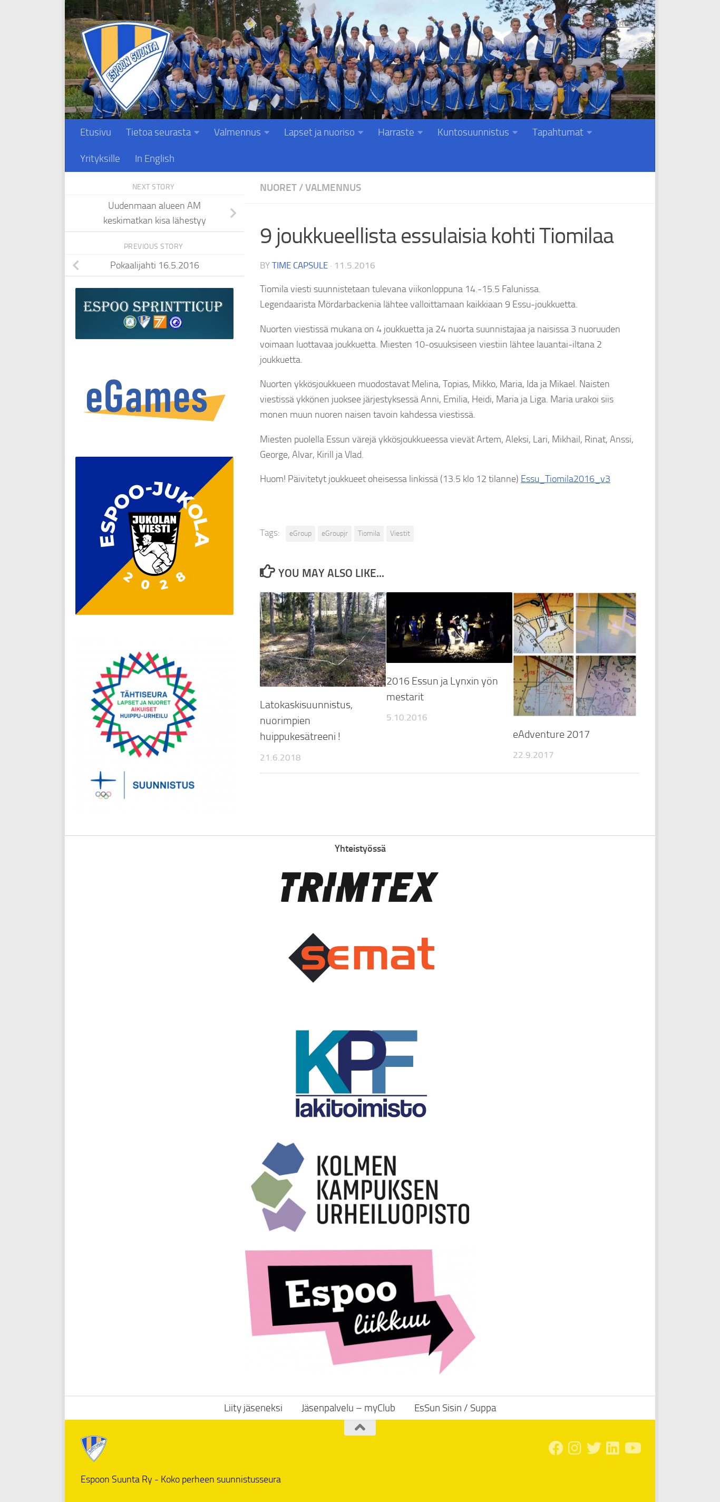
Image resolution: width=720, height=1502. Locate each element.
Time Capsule (300, 265)
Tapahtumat (557, 132)
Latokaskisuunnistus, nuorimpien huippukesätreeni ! (306, 720)
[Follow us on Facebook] (556, 1448)
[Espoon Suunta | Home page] (126, 66)
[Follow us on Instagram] (575, 1448)
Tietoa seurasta (158, 132)
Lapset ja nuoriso (319, 132)
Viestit (400, 533)
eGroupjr (335, 533)
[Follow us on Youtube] (632, 1448)
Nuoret (278, 187)
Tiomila (369, 533)
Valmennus (237, 132)
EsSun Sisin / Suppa (455, 1408)
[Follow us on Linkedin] (613, 1448)
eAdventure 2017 (551, 734)
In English (154, 158)
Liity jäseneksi (611, 23)
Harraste (396, 132)
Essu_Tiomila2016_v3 (565, 479)
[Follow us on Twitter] (594, 1448)
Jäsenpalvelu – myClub (348, 1408)
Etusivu (95, 132)
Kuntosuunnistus (473, 132)
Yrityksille (100, 158)
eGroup (300, 533)
